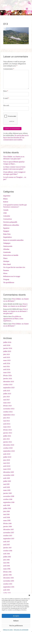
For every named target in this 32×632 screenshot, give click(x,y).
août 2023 (6, 390)
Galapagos (6, 243)
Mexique (6, 261)
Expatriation (7, 237)
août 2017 (6, 541)
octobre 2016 (7, 551)
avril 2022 (6, 424)
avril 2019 (6, 487)
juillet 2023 (7, 394)
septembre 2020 (9, 451)
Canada (5, 210)
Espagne (6, 231)
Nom (5, 91)
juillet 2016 (7, 557)
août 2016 (6, 554)
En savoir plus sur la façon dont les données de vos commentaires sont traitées (15, 138)
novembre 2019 (8, 475)
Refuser (16, 621)
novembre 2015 (8, 581)
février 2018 (7, 523)
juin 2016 (6, 560)
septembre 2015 (8, 587)
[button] (29, 595)
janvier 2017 (7, 548)
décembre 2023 (8, 381)
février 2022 (7, 430)
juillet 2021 (7, 436)
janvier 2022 (7, 433)
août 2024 (6, 363)
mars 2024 (7, 372)
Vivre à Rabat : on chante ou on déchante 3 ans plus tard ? (15, 311)
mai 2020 (6, 463)
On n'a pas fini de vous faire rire (14, 267)
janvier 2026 (7, 348)
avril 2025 (6, 357)
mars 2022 (7, 427)
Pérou (5, 273)
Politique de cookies (8, 629)
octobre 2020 (8, 448)
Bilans (5, 199)
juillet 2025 (7, 351)
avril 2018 (6, 517)
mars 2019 (6, 490)
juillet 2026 (7, 342)
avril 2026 (6, 345)
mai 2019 (6, 484)
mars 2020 (7, 469)
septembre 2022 (9, 415)
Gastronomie (7, 246)
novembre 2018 (8, 496)
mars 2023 (6, 403)
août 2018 (6, 505)
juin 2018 (6, 511)
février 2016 (7, 572)
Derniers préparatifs (10, 222)
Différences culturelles (11, 225)
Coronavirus (7, 219)
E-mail (6, 98)
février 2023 (7, 406)
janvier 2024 (7, 378)
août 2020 (6, 454)
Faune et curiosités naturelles (13, 240)
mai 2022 (6, 421)
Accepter (16, 616)
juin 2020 (6, 460)
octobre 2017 (7, 535)
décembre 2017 (8, 529)
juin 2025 (6, 354)
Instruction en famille (10, 255)
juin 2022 (6, 418)
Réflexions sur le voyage (11, 276)
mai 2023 (6, 400)
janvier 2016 (7, 575)
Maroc (5, 258)
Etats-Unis (6, 234)
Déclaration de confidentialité (21, 629)
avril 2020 (6, 466)
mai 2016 (6, 563)
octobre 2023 (7, 384)
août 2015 (6, 590)
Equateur (6, 228)
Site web (6, 105)
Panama (6, 270)
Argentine (6, 196)
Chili (5, 213)
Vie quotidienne (8, 282)
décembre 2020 (8, 445)
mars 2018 (6, 520)
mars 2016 (6, 569)
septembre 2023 (8, 387)
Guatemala (7, 252)
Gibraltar (6, 249)
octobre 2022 (8, 412)
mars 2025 (6, 360)
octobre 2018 (7, 499)
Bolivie (5, 202)
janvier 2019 (7, 493)
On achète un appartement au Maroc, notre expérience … (13, 319)
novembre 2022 (8, 409)
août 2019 (6, 478)
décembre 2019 (8, 472)
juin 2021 (6, 439)
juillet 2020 (7, 457)
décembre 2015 (8, 578)
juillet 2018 (7, 508)
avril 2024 (6, 369)
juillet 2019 (7, 481)
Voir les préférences (16, 625)
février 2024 (7, 375)
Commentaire (8, 69)
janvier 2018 (7, 526)
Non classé (7, 264)
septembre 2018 (8, 502)
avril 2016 (6, 566)
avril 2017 (6, 544)
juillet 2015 (7, 593)
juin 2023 (6, 397)
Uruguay (6, 279)
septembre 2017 (8, 538)
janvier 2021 (7, 442)
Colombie (6, 216)
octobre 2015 (7, 584)
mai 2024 (6, 366)
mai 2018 (6, 514)
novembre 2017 (8, 532)
